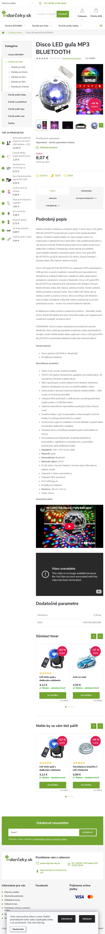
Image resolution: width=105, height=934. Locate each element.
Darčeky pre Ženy (18, 77)
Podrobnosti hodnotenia (71, 58)
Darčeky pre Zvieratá (20, 86)
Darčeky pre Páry (18, 81)
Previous (93, 636)
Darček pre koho (15, 61)
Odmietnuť (66, 918)
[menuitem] (15, 26)
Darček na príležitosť (17, 102)
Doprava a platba (9, 3)
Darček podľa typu (16, 109)
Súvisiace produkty (85, 198)
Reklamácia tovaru (12, 900)
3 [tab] (71, 706)
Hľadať (62, 14)
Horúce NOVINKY (16, 54)
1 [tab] (66, 706)
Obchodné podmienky (14, 896)
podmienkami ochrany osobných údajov (50, 839)
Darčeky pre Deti (18, 67)
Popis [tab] (52, 191)
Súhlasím (87, 918)
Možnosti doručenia (48, 147)
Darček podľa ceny (16, 116)
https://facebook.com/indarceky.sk (53, 871)
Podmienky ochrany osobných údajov (17, 909)
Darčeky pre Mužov (19, 72)
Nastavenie (18, 929)
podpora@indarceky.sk (50, 863)
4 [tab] (73, 706)
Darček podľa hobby (17, 94)
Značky (11, 123)
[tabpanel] (53, 673)
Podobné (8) (51, 206)
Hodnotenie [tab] (86, 191)
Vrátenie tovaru (11, 904)
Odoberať (87, 832)
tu (43, 922)
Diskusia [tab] (53, 198)
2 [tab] (68, 706)
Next (100, 636)
